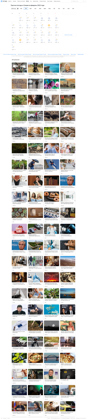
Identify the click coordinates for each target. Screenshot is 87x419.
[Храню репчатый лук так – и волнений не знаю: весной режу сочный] (35, 150)
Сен (59, 8)
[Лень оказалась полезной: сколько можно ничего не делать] (67, 118)
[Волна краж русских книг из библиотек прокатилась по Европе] (51, 183)
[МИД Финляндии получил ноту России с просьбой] (51, 166)
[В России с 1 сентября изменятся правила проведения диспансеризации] (19, 199)
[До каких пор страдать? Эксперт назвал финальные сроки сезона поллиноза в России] (51, 134)
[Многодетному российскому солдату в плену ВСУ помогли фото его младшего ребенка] (19, 70)
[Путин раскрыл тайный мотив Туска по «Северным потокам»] (19, 408)
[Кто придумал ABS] (67, 376)
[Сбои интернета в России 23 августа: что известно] (35, 312)
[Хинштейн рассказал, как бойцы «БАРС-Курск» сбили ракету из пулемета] (51, 328)
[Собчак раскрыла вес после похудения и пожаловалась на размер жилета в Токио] (19, 279)
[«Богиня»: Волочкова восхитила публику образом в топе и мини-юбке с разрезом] (67, 328)
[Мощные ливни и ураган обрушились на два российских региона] (35, 118)
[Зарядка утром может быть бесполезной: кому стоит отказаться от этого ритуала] (67, 344)
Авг (54, 8)
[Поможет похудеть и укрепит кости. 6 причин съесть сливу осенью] (51, 86)
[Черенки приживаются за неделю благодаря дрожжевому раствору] (19, 166)
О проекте (48, 418)
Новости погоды (66, 54)
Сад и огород (73, 54)
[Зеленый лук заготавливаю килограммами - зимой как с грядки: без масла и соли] (19, 344)
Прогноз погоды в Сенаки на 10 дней (54, 54)
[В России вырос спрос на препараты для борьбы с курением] (51, 150)
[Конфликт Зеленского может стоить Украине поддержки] (35, 392)
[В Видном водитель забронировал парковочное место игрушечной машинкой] (35, 231)
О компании (4, 418)
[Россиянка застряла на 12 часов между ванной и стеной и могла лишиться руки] (51, 247)
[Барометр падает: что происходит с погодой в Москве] (35, 263)
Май (40, 8)
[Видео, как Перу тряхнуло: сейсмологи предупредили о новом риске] (19, 295)
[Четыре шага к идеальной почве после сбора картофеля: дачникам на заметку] (51, 118)
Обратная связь (73, 418)
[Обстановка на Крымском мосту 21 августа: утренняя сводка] (51, 360)
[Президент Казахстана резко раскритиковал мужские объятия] (67, 183)
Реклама (8, 418)
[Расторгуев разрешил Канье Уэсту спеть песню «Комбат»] (51, 376)
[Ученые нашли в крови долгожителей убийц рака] (67, 231)
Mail (1, 418)
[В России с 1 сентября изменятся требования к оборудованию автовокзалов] (67, 215)
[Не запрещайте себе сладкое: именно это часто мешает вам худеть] (19, 231)
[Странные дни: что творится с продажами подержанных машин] (51, 215)
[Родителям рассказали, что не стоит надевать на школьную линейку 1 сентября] (67, 150)
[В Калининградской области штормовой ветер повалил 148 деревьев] (35, 247)
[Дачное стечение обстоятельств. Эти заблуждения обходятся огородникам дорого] (67, 102)
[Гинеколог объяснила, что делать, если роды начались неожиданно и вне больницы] (35, 295)
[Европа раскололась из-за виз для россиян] (19, 328)
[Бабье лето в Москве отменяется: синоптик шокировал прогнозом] (35, 86)
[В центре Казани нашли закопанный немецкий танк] (51, 102)
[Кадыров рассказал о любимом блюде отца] (19, 312)
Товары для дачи (80, 54)
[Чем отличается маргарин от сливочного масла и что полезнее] (19, 376)
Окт (64, 8)
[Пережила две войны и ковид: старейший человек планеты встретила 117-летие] (67, 70)
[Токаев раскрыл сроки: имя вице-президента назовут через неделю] (19, 247)
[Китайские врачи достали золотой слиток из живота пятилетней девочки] (51, 231)
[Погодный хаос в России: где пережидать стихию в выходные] (19, 392)
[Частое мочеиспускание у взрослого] (19, 183)
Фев (26, 8)
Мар (31, 8)
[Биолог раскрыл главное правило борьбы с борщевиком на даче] (51, 312)
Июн (45, 8)
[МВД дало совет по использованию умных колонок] (35, 215)
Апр (35, 8)
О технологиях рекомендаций (65, 418)
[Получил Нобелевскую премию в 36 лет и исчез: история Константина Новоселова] (35, 183)
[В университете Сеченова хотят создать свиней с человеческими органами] (67, 134)
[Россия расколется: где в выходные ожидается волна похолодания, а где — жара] (35, 70)
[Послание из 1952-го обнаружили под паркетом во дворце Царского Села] (19, 86)
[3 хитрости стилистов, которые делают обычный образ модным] (51, 408)
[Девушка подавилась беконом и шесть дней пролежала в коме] (67, 199)
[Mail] (1, 1)
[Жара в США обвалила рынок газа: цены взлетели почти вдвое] (35, 344)
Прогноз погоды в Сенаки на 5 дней (24, 54)
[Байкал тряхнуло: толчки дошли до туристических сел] (67, 295)
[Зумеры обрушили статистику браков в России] (67, 166)
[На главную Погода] (4, 1)
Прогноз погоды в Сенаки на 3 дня (9, 54)
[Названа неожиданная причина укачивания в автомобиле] (35, 376)
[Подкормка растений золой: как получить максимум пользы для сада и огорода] (51, 344)
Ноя (68, 8)
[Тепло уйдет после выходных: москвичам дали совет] (35, 166)
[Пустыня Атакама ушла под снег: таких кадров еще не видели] (67, 263)
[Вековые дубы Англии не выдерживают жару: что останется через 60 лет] (19, 360)
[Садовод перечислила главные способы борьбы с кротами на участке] (35, 328)
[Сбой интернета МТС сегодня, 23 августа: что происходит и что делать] (67, 247)
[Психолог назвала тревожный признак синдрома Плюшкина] (67, 279)
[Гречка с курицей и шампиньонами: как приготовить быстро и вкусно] (35, 360)
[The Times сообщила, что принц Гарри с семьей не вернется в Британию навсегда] (67, 312)
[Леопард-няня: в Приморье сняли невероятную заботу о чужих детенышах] (19, 118)
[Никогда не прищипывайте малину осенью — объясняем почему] (19, 102)
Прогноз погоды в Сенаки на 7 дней (39, 54)
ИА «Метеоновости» (83, 418)
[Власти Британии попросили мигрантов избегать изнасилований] (67, 86)
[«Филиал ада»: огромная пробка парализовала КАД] (67, 392)
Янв (21, 8)
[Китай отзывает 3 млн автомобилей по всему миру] (19, 134)
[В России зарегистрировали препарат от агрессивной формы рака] (35, 279)
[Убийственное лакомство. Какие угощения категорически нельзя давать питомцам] (35, 102)
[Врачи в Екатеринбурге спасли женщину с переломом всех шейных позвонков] (51, 392)
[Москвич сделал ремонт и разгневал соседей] (19, 263)
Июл (49, 8)
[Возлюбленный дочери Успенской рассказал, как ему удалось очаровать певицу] (35, 199)
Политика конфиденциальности (55, 418)
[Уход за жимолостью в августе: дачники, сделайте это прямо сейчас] (51, 295)
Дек (73, 8)
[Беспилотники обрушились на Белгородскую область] (67, 408)
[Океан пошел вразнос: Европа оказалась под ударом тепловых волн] (51, 70)
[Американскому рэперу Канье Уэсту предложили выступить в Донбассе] (51, 279)
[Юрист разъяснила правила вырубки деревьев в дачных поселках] (51, 263)
